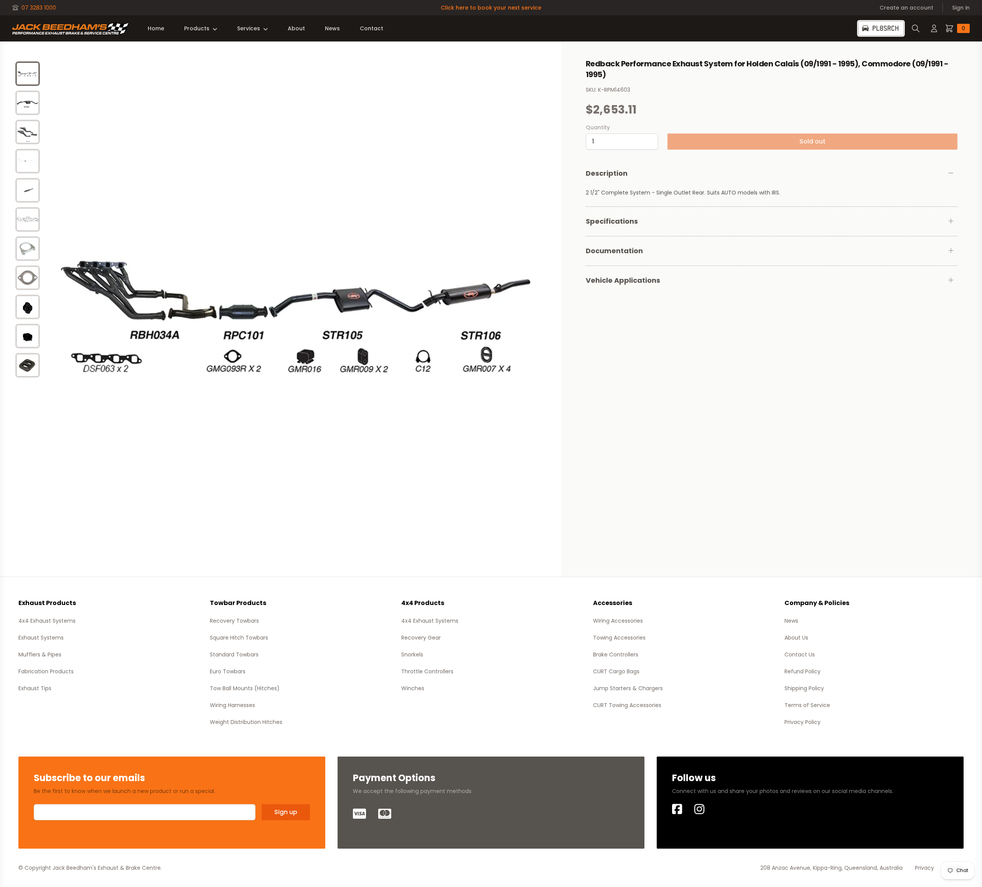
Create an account (906, 8)
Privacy (924, 868)
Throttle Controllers (427, 671)
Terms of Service (807, 705)
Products (196, 28)
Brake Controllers (615, 654)
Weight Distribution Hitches (246, 722)
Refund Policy (802, 671)
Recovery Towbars (234, 621)
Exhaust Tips (34, 688)
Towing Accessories (619, 637)
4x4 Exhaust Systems (47, 621)
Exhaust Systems (41, 637)
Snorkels (412, 654)
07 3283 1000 (38, 8)
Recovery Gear (421, 637)
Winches (412, 688)
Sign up (285, 812)
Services (248, 28)
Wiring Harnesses (232, 705)
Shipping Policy (804, 688)
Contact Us (799, 654)
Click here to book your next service (491, 8)
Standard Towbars (234, 654)
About (296, 28)
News (332, 28)
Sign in (961, 8)
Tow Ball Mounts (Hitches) (245, 688)
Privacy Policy (802, 722)
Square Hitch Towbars (239, 637)
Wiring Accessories (618, 621)
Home (156, 28)
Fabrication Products (46, 671)
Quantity (598, 127)
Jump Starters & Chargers (628, 688)
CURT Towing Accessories (627, 705)
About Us (796, 637)
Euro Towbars (228, 671)
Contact (371, 28)
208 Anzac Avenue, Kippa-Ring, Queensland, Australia (831, 868)
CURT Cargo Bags (616, 671)
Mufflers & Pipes (39, 654)
